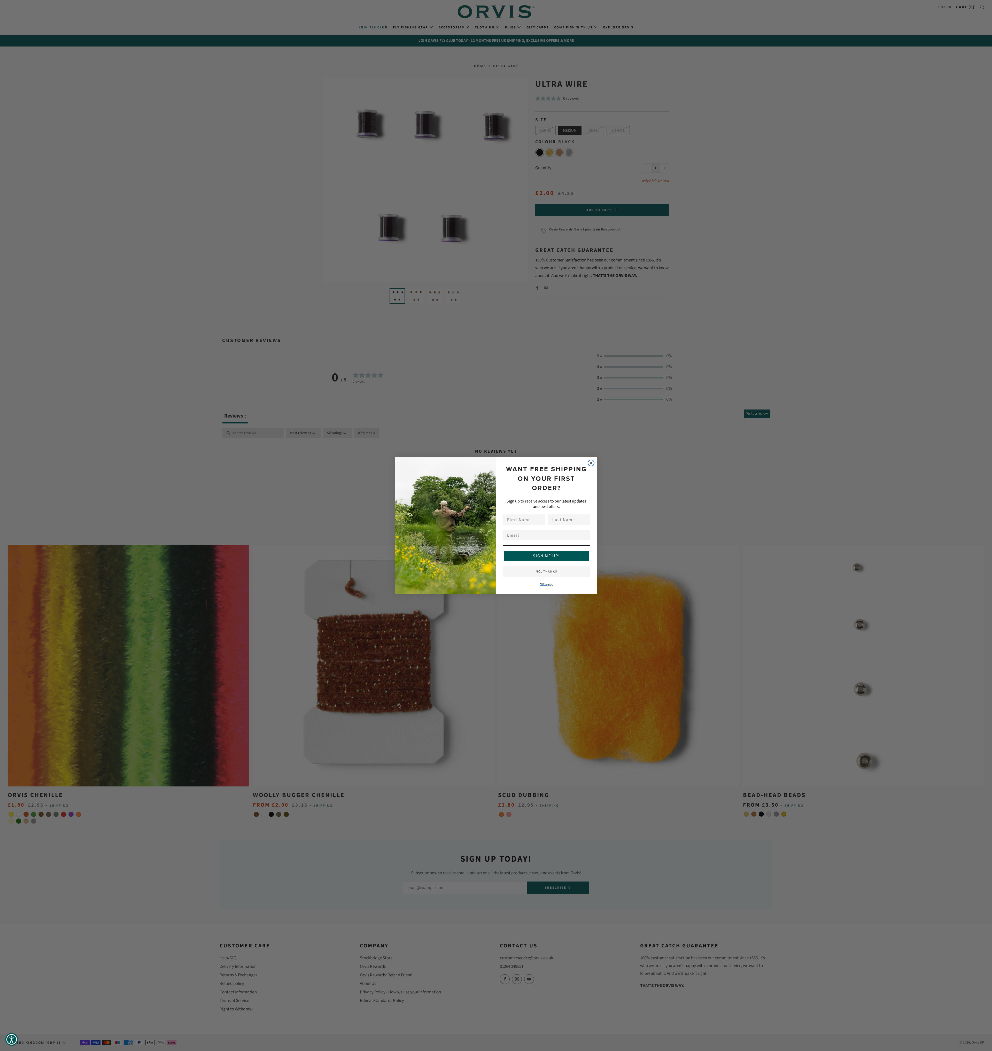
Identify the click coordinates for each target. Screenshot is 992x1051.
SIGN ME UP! (546, 556)
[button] (11, 1039)
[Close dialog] (591, 463)
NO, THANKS (546, 571)
